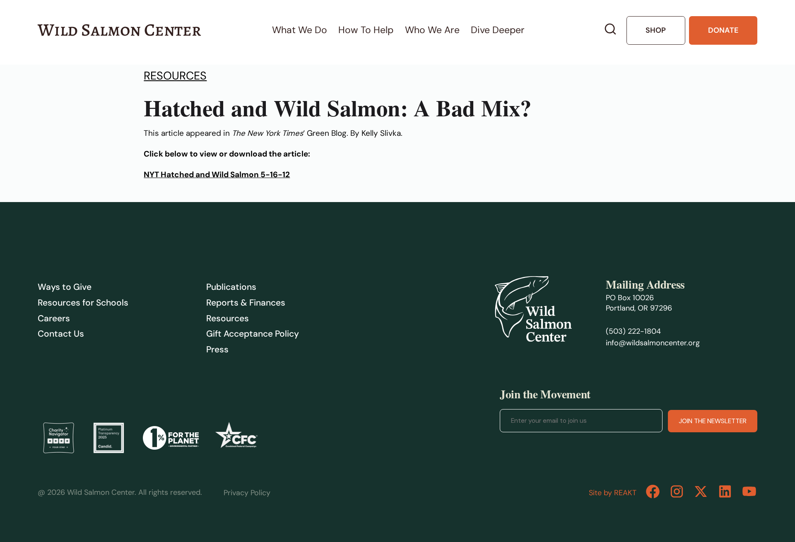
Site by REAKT (612, 493)
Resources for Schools (83, 302)
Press (217, 349)
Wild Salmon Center (119, 30)
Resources (175, 75)
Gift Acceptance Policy (252, 333)
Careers (54, 318)
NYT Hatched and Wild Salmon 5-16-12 (217, 175)
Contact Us (61, 333)
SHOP (656, 30)
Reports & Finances (245, 302)
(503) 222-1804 (633, 331)
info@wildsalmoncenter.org (653, 343)
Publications (231, 287)
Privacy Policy (247, 493)
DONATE (723, 30)
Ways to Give (65, 287)
